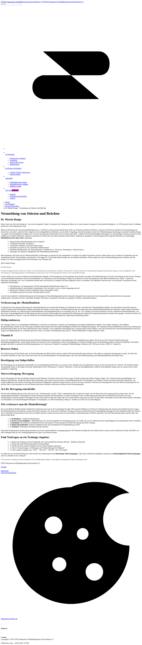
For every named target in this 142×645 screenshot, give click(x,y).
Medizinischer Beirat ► (9, 619)
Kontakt (4, 467)
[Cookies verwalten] (71, 615)
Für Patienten (10, 204)
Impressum (5, 471)
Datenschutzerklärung (8, 473)
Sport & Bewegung (12, 206)
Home (7, 202)
